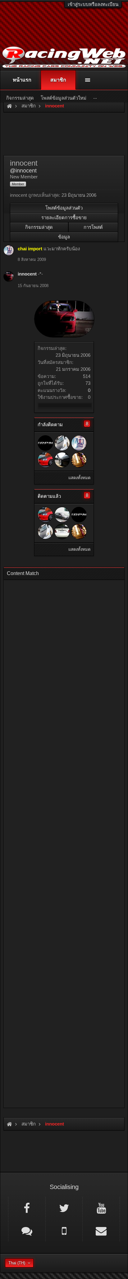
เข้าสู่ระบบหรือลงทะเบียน (93, 4)
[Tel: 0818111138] (64, 1230)
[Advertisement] (64, 841)
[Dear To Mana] (62, 460)
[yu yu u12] (45, 460)
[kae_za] (45, 443)
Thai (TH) (16, 1263)
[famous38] (62, 514)
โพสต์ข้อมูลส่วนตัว (64, 207)
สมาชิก (58, 80)
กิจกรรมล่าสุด (39, 227)
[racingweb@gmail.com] (101, 1230)
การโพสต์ (93, 227)
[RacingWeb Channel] (101, 1208)
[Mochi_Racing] (62, 443)
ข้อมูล (64, 236)
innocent (27, 273)
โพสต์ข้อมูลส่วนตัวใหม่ (63, 98)
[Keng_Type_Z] (62, 531)
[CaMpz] (79, 460)
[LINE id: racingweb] (26, 1230)
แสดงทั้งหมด (79, 477)
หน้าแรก (22, 80)
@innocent (23, 171)
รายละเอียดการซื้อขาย (64, 217)
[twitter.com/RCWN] (64, 1208)
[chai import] (79, 443)
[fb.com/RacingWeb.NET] (26, 1208)
